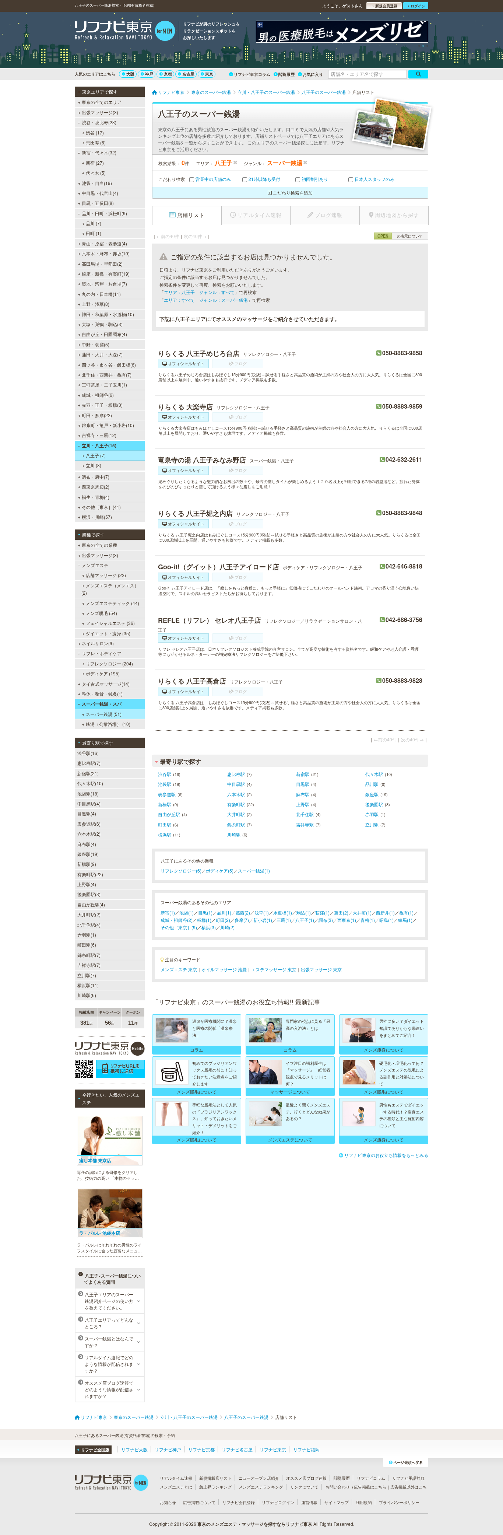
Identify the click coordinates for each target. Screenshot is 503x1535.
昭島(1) (386, 920)
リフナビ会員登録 (238, 1502)
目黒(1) (205, 912)
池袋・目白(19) (97, 183)
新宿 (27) (95, 163)
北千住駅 (305, 814)
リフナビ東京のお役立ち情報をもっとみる (386, 1155)
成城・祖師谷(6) (98, 395)
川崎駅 (233, 834)
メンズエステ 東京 (179, 969)
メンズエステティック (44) (112, 603)
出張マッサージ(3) (100, 112)
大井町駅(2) (89, 914)
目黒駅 (302, 784)
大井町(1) (362, 912)
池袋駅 (164, 784)
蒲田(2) (341, 912)
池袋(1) (186, 912)
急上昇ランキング (215, 1487)
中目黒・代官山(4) (100, 193)
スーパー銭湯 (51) (104, 714)
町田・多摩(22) (97, 415)
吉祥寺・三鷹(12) (99, 435)
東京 (209, 74)
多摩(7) (242, 920)
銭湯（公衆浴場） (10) (108, 724)
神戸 (149, 74)
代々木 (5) (96, 172)
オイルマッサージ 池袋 (224, 969)
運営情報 (309, 1502)
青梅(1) (367, 920)
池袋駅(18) (88, 793)
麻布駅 (302, 794)
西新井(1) (385, 912)
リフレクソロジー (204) (109, 663)
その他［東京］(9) (179, 927)
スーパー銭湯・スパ (102, 703)
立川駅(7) (86, 975)
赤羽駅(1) (86, 934)
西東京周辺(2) (95, 486)
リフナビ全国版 (95, 1449)
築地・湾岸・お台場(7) (104, 283)
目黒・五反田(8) (98, 203)
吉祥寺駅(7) (89, 965)
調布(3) (326, 920)
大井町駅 (236, 814)
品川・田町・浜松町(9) (104, 213)
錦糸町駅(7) (89, 955)
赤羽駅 (372, 814)
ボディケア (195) (103, 673)
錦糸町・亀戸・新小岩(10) (108, 425)
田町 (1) (93, 233)
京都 (168, 74)
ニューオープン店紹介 (259, 1478)
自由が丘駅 (169, 814)
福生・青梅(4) (95, 497)
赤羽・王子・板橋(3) (102, 405)
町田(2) (223, 920)
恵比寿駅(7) (89, 763)
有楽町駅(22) (90, 874)
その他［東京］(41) (101, 507)
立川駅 (372, 824)
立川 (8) (93, 465)
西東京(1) (346, 920)
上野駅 (302, 804)
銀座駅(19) (88, 854)
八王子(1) (304, 920)
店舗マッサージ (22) (106, 575)
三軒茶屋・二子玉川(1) (104, 384)
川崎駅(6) (86, 995)
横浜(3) (208, 927)
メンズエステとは (176, 1487)
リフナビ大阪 (134, 1449)
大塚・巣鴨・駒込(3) (102, 324)
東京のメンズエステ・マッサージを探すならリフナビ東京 (254, 1524)
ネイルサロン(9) (98, 643)
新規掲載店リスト (215, 1478)
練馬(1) (405, 920)
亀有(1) (406, 912)
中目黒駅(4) (89, 803)
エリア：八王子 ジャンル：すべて (199, 292)
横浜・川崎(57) (97, 517)
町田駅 (164, 824)
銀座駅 (372, 794)
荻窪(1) (322, 912)
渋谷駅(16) (88, 753)
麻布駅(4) (86, 844)
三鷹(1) (284, 920)
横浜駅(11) (88, 985)
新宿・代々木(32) (99, 152)
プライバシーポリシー (399, 1502)
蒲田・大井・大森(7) (102, 354)
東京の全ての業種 (99, 545)
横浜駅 (164, 834)
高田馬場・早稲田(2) (102, 264)
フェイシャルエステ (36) (110, 623)
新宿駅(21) (88, 773)
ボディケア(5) (219, 870)
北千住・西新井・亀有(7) (106, 374)
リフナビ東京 (273, 1449)
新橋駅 (164, 804)
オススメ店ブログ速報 (306, 1478)
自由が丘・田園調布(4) (104, 334)
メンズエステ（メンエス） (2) (110, 589)
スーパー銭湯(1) (254, 870)
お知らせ (168, 1502)
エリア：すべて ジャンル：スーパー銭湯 (206, 300)
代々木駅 (374, 774)
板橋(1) (204, 920)
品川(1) (224, 912)
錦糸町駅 (236, 824)
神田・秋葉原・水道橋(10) (108, 314)
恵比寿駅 (236, 774)
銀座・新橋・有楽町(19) (106, 273)
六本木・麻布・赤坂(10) (106, 253)
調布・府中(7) (95, 476)
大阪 (130, 74)
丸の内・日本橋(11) (101, 294)
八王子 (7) (96, 455)
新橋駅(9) (86, 864)
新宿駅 (302, 774)
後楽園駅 (374, 804)
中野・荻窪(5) (95, 344)
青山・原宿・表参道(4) (104, 243)
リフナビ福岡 (306, 1449)
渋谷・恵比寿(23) (99, 122)
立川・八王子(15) (99, 445)
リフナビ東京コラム (252, 74)
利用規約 (364, 1502)
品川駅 (372, 784)
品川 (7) (93, 223)
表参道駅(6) (89, 824)
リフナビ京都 (201, 1449)
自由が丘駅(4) (91, 904)
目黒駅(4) (86, 813)
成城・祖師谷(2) (177, 920)
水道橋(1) (282, 912)
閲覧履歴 (286, 74)
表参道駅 (167, 794)
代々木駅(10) (90, 783)
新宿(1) (168, 912)
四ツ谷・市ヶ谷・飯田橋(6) (109, 364)
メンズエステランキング (261, 1487)
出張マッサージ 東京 (321, 969)
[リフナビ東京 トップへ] (125, 32)
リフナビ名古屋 (237, 1449)
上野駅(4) (86, 884)
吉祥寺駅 (305, 824)
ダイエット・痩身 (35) (108, 633)
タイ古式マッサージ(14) (106, 684)
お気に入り (313, 74)
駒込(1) (303, 912)
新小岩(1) (262, 920)
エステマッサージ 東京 (273, 969)
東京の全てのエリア (102, 102)
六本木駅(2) (89, 834)
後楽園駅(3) (89, 894)
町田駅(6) (86, 944)
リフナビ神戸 (168, 1449)
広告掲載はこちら (370, 1487)
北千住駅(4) (89, 925)
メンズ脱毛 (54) (101, 613)
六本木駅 (236, 794)
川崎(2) (227, 927)
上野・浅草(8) (95, 304)
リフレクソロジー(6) (181, 870)
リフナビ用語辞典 (408, 1478)
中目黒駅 (236, 784)
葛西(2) (243, 912)
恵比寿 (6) (96, 142)
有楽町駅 (236, 804)
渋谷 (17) (95, 132)
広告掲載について (199, 1502)
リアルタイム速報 (176, 1478)
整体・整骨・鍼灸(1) (102, 693)
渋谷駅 (164, 774)
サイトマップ (336, 1502)
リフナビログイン (278, 1502)
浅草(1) (261, 912)
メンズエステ (95, 565)
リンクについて (304, 1487)
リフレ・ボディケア (102, 653)
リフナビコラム (371, 1478)
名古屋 (188, 74)
